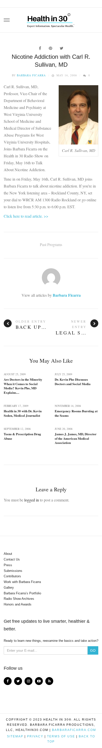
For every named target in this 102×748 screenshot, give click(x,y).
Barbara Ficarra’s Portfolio (22, 593)
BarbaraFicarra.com (74, 730)
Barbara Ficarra (31, 75)
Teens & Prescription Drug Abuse (22, 436)
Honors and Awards (17, 604)
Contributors (12, 576)
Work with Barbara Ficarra (22, 582)
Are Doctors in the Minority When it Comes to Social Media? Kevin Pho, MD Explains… (23, 386)
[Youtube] (39, 681)
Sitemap (15, 736)
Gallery (9, 587)
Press (8, 565)
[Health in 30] (51, 18)
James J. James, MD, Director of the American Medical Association (76, 438)
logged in (31, 499)
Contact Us (12, 559)
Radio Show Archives (19, 599)
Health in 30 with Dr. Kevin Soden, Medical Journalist (23, 413)
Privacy (35, 736)
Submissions (13, 571)
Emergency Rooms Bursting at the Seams (76, 413)
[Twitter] (18, 681)
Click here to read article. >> (26, 216)
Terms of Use (61, 736)
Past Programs (51, 244)
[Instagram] (28, 681)
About (8, 554)
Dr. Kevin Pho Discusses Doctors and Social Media (73, 381)
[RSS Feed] (49, 681)
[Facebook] (8, 681)
